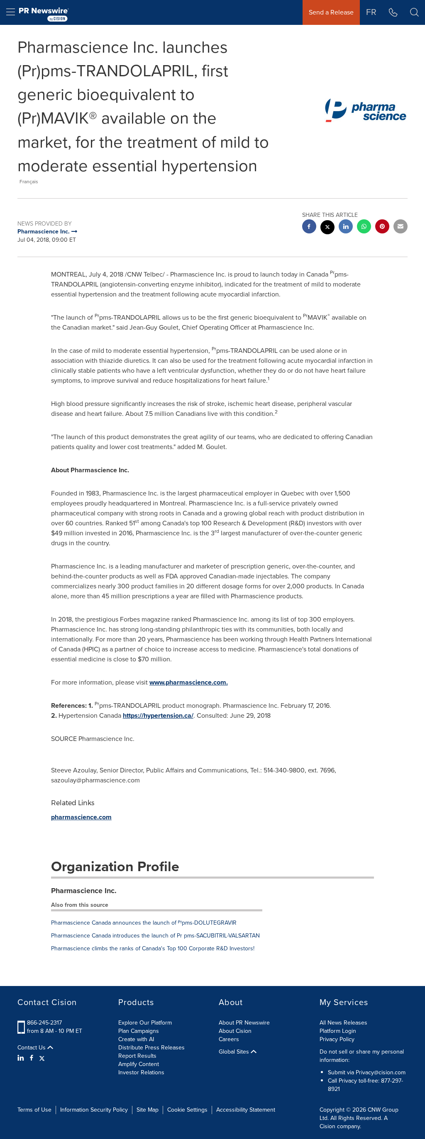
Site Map (148, 1109)
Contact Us (32, 1048)
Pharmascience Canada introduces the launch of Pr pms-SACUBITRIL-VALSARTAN (155, 935)
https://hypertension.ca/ (158, 715)
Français (29, 181)
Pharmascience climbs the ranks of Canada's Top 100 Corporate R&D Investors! (152, 948)
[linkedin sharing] (346, 227)
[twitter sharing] (327, 228)
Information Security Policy (94, 1109)
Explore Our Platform (145, 1022)
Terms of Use (34, 1109)
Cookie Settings (187, 1109)
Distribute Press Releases (151, 1047)
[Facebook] (31, 1058)
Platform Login (338, 1031)
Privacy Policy (337, 1039)
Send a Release (331, 12)
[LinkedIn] (21, 1058)
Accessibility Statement (245, 1109)
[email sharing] (400, 227)
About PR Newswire (244, 1022)
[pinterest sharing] (382, 227)
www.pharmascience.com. (188, 682)
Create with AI (136, 1039)
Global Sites (235, 1052)
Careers (229, 1039)
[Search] (414, 12)
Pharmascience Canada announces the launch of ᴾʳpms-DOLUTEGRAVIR (144, 922)
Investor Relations (141, 1072)
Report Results (137, 1056)
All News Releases (343, 1022)
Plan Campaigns (138, 1031)
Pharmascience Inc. (84, 890)
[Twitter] (42, 1058)
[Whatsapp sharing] (364, 227)
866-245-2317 (44, 1022)
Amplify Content (138, 1064)
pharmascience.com (81, 817)
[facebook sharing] (309, 227)
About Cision (235, 1031)
